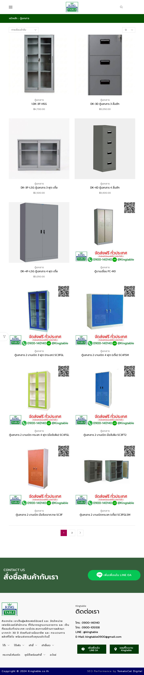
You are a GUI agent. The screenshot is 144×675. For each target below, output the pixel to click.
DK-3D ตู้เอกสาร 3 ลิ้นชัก (104, 104)
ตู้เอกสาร (39, 100)
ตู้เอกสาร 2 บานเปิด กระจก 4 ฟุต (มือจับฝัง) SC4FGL (39, 435)
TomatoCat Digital (129, 671)
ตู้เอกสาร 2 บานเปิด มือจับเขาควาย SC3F (39, 515)
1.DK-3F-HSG (39, 104)
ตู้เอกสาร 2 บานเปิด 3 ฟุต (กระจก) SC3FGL (39, 355)
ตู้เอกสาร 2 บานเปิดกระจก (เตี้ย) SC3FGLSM (105, 515)
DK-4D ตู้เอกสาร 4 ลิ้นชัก (105, 188)
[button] (114, 575)
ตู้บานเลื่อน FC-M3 (105, 271)
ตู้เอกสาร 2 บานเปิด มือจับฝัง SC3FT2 (104, 435)
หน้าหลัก (13, 18)
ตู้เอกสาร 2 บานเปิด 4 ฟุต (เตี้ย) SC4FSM (105, 355)
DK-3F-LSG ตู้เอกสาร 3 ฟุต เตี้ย (39, 188)
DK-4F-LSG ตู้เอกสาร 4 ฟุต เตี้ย (39, 271)
